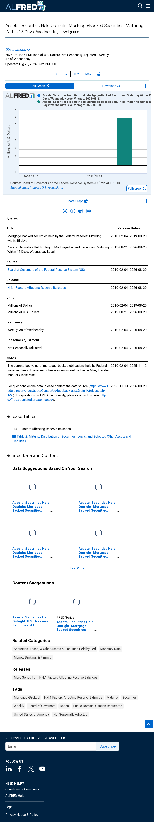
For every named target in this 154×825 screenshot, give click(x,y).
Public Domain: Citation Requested (97, 706)
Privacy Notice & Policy (21, 815)
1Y (56, 74)
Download (109, 86)
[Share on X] (65, 211)
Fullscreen (135, 188)
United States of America (31, 714)
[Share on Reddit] (80, 211)
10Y (76, 74)
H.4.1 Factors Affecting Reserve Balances (36, 288)
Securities (129, 697)
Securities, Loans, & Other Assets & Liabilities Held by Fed (55, 649)
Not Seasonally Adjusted (70, 714)
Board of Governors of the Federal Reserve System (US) (46, 270)
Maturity (112, 697)
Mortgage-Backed (27, 697)
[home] (25, 6)
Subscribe (108, 746)
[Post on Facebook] (72, 211)
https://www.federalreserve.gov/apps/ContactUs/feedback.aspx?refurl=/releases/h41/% (57, 390)
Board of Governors (41, 706)
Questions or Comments (22, 789)
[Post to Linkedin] (88, 211)
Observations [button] (16, 49)
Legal (9, 807)
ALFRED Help (14, 796)
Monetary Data (110, 649)
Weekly (19, 706)
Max (88, 74)
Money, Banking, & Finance (33, 657)
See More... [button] (78, 568)
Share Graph (75, 201)
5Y (65, 74)
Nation (64, 706)
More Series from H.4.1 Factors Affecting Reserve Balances (55, 677)
